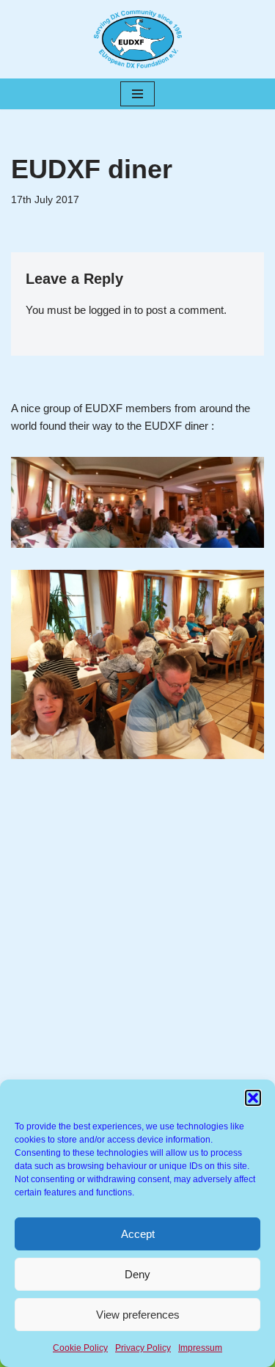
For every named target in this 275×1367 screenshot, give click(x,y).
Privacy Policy (143, 1348)
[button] (253, 1098)
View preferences (138, 1314)
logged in (110, 310)
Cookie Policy (80, 1348)
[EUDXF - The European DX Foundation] (138, 39)
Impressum (200, 1348)
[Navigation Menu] (137, 93)
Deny (137, 1274)
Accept (138, 1234)
